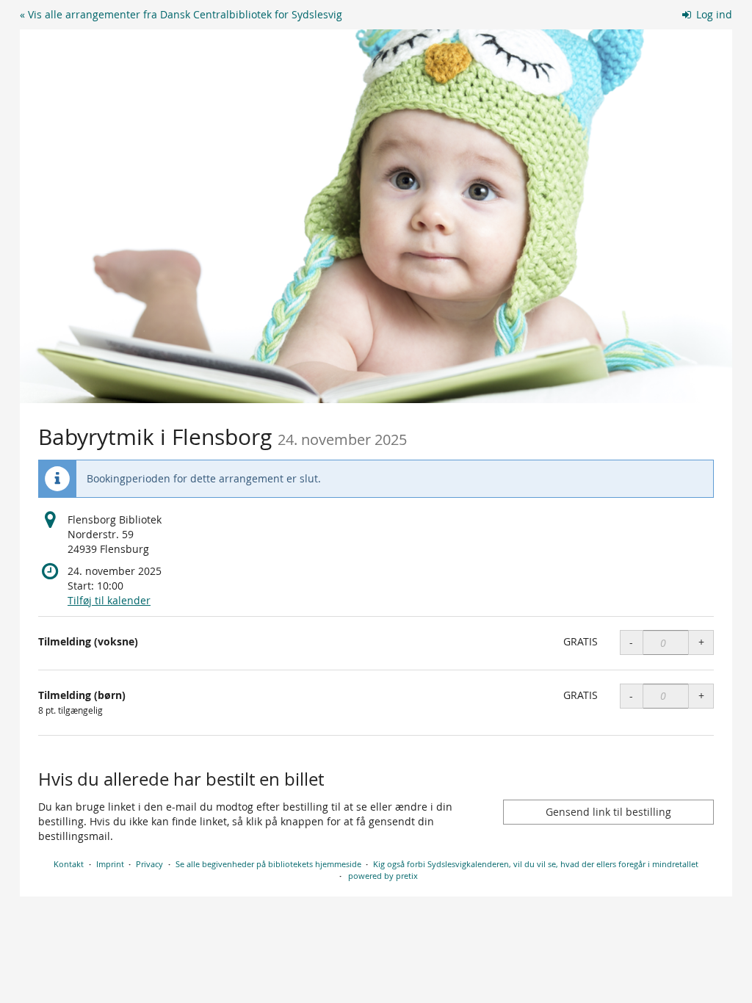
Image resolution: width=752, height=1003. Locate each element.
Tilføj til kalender (109, 600)
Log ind (712, 14)
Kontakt (69, 863)
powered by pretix (383, 875)
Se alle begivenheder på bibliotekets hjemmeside (268, 863)
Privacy (149, 863)
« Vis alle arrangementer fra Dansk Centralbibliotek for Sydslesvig (181, 14)
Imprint (110, 863)
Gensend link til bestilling (608, 812)
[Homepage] (376, 216)
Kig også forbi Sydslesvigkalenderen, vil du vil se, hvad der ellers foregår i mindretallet (535, 863)
